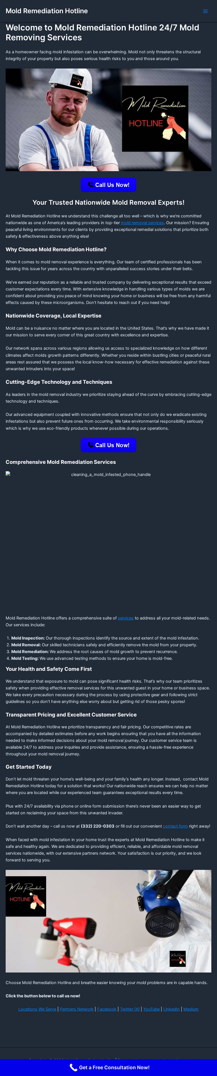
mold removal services (142, 222)
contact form (175, 826)
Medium (191, 1009)
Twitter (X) (130, 1009)
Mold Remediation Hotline (47, 11)
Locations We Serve (37, 1009)
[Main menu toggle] (205, 11)
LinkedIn (171, 1009)
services (126, 618)
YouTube (151, 1009)
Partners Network (77, 1009)
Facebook (106, 1009)
